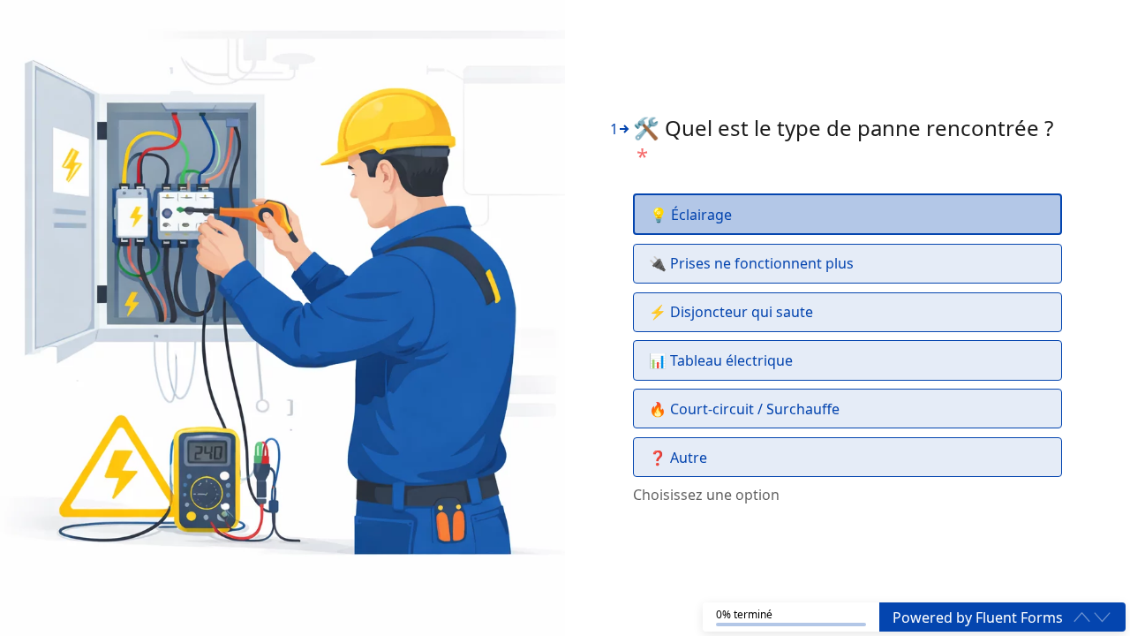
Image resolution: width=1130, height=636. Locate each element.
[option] (847, 214)
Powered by (978, 617)
